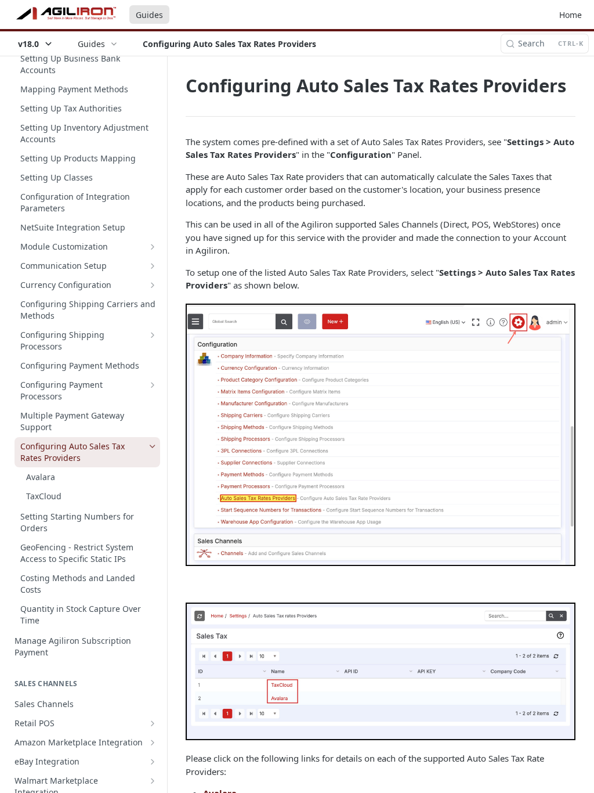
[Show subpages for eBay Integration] (152, 761)
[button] (380, 435)
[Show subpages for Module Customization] (152, 246)
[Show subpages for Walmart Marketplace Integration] (152, 780)
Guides (149, 14)
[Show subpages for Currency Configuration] (152, 285)
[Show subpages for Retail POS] (152, 723)
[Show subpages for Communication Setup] (152, 266)
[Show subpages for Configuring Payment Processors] (152, 385)
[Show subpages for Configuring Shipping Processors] (152, 335)
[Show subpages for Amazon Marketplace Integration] (152, 742)
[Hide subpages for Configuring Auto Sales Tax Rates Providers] (152, 446)
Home (570, 14)
